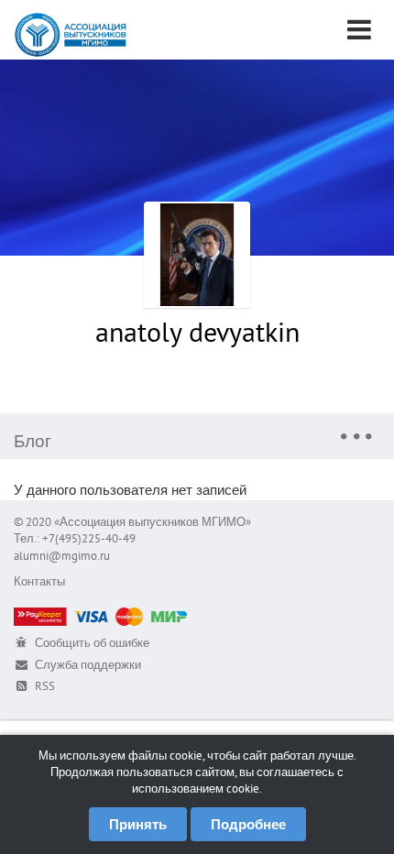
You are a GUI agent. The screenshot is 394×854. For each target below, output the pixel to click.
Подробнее (248, 824)
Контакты (39, 581)
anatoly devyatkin (197, 331)
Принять (138, 824)
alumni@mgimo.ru (62, 556)
